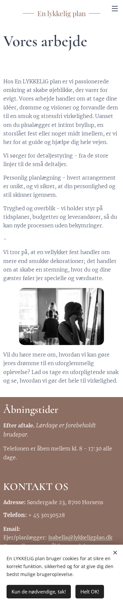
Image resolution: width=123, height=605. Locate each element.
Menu (114, 8)
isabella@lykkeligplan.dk (80, 537)
